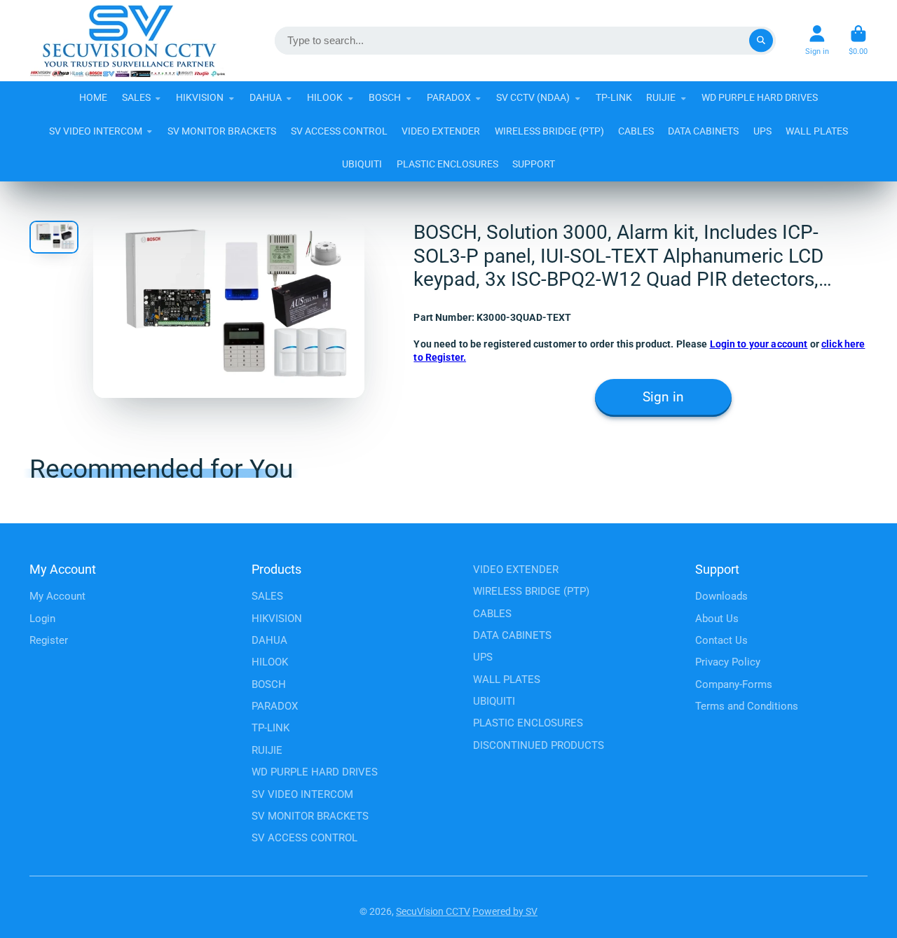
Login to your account (759, 344)
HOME (93, 97)
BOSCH (385, 97)
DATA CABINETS (703, 131)
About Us (717, 618)
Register (48, 640)
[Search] (761, 41)
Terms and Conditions (746, 706)
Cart (858, 40)
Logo (127, 40)
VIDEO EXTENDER (441, 131)
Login (42, 618)
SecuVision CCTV (433, 911)
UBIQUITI (362, 164)
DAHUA (265, 97)
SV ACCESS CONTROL (339, 131)
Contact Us (721, 640)
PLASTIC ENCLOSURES (447, 164)
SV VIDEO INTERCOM (95, 131)
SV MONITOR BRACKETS (221, 131)
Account (817, 40)
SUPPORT (533, 164)
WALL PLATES (817, 131)
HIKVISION (200, 97)
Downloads (721, 596)
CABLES (636, 131)
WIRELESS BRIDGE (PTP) (549, 131)
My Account (57, 596)
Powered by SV (504, 911)
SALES (136, 97)
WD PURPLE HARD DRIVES (759, 97)
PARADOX (449, 97)
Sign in (663, 397)
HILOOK (325, 97)
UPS (762, 131)
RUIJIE (661, 97)
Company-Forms (733, 684)
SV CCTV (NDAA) (533, 97)
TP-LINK (614, 97)
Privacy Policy (727, 662)
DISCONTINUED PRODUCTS (538, 745)
